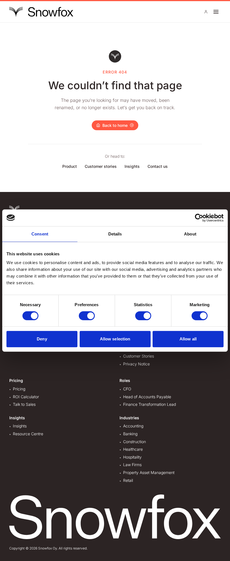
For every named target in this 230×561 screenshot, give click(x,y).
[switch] (87, 315)
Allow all (188, 338)
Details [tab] (115, 234)
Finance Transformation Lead (149, 404)
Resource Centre (28, 433)
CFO (127, 388)
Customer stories (101, 166)
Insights (132, 166)
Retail (128, 480)
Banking (130, 433)
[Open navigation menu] (216, 12)
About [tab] (190, 234)
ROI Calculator (26, 396)
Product (69, 166)
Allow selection (115, 338)
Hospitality (132, 457)
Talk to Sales (24, 404)
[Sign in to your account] (206, 12)
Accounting (133, 425)
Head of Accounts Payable (147, 396)
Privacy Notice (136, 363)
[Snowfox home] (41, 12)
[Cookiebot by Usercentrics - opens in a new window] (199, 218)
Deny (42, 338)
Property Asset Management (148, 472)
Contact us (158, 166)
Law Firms (132, 464)
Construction (134, 441)
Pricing (19, 388)
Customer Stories (138, 356)
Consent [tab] (39, 234)
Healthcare (133, 449)
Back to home (115, 125)
